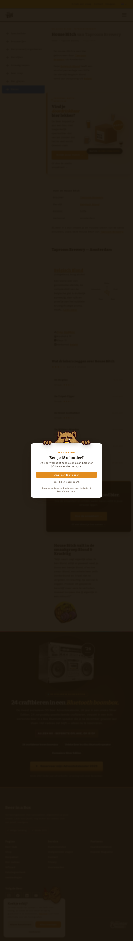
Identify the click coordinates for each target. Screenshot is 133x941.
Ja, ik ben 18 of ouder (66, 475)
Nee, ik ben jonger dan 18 (66, 482)
